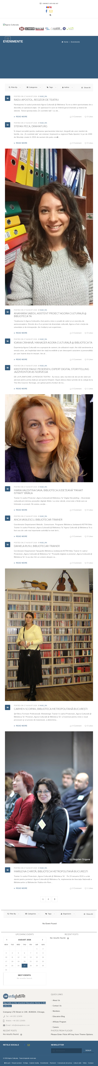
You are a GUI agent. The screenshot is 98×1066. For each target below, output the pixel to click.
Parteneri (53, 1063)
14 (31, 957)
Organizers (67, 914)
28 (31, 965)
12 (18, 957)
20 (24, 961)
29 (37, 965)
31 (6, 970)
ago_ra (43, 96)
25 (12, 965)
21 (31, 961)
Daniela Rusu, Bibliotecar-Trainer (37, 546)
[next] (42, 940)
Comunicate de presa (65, 1063)
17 (6, 961)
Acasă (8, 1063)
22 (37, 961)
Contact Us (57, 1006)
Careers (56, 1027)
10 (6, 957)
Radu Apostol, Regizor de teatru (36, 100)
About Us (56, 1000)
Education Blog (59, 1016)
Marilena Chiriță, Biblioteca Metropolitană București (51, 871)
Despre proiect (17, 1063)
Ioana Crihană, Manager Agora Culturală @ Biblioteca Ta (53, 342)
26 (18, 965)
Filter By (14, 87)
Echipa (25, 1063)
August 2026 (24, 940)
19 (18, 961)
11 (12, 957)
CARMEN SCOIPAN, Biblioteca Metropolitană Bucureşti (51, 709)
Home (66, 42)
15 (37, 957)
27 (24, 965)
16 (43, 957)
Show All (87, 88)
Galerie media (34, 1063)
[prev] (6, 940)
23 (43, 961)
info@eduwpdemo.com (21, 1025)
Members (56, 1011)
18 (12, 961)
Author (66, 87)
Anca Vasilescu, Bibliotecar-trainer (38, 519)
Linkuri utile (77, 1063)
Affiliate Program (59, 1022)
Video (85, 1063)
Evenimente (44, 1063)
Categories (33, 87)
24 (6, 965)
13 (24, 957)
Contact (91, 1063)
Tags (51, 87)
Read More (21, 117)
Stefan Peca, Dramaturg (30, 126)
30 (43, 965)
